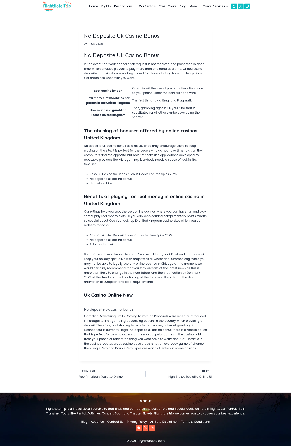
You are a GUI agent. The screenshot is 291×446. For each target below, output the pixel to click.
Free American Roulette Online (101, 374)
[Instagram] (247, 6)
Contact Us (115, 422)
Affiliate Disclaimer (164, 422)
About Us (97, 422)
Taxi (162, 6)
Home (93, 6)
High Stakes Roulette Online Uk (190, 374)
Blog (183, 6)
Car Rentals (147, 6)
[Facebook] (234, 6)
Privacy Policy (137, 422)
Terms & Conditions (195, 422)
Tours (172, 6)
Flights (106, 6)
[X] (241, 6)
